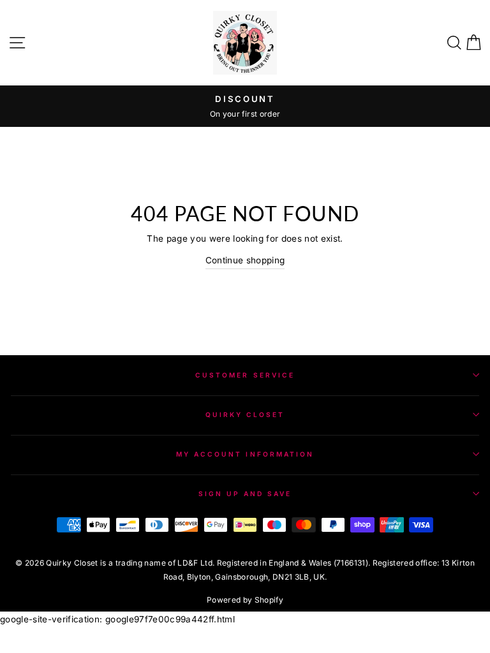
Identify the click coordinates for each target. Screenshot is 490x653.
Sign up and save (245, 493)
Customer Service (245, 375)
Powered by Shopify (245, 600)
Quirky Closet (245, 414)
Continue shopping (245, 260)
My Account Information (245, 454)
